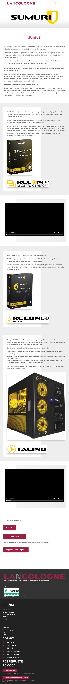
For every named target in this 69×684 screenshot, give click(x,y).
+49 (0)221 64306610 (13, 651)
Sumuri (9, 528)
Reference (6, 628)
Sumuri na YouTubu (14, 536)
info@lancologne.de (12, 657)
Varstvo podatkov (8, 630)
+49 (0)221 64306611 (13, 654)
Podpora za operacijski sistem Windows (16, 677)
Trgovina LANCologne (15, 550)
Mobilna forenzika (8, 612)
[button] (3, 680)
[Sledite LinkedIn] (5, 586)
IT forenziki (6, 610)
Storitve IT (6, 617)
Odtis (4, 635)
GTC (4, 632)
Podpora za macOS (10, 670)
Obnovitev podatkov (9, 614)
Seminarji (5, 619)
